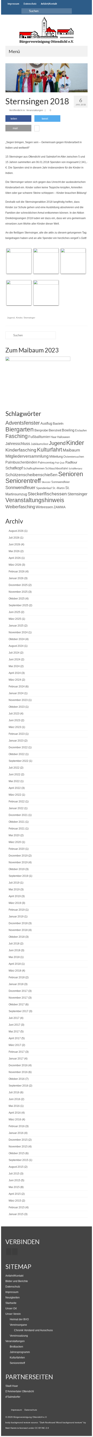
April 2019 (15, 896)
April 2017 (15, 1038)
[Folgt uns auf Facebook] (62, 3)
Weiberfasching (20, 506)
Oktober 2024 (17, 639)
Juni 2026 (14, 544)
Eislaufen (81, 430)
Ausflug (46, 423)
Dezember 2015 (18, 1139)
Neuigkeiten (12, 1297)
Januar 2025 (16, 625)
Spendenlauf (44, 488)
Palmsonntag (46, 462)
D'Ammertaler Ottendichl (19, 1391)
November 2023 (18, 700)
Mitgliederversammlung (27, 456)
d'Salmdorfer (12, 1396)
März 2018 (15, 970)
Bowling (68, 430)
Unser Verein (13, 1313)
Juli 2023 (14, 713)
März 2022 (15, 794)
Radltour (71, 462)
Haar (53, 437)
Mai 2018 (14, 957)
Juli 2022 (14, 767)
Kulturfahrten (17, 1357)
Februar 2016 (17, 1126)
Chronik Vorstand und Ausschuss (33, 1330)
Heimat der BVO (19, 1319)
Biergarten (19, 429)
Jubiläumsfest (39, 444)
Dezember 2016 (18, 1065)
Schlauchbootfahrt (56, 468)
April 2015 (15, 1193)
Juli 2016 (14, 1092)
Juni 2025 (14, 612)
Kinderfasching (20, 449)
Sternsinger (29, 317)
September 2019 (18, 875)
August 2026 (16, 530)
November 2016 (18, 1072)
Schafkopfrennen (34, 468)
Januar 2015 (16, 1214)
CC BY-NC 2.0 (42, 1428)
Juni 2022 (14, 774)
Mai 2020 (14, 835)
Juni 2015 (14, 1180)
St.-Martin (58, 488)
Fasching (16, 436)
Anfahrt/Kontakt (14, 1275)
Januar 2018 (16, 984)
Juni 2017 (14, 1024)
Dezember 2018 (18, 923)
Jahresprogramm (20, 1352)
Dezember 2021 (18, 815)
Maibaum (71, 450)
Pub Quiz (60, 462)
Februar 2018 (17, 977)
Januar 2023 (16, 740)
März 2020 (15, 842)
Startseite (10, 1303)
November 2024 (18, 632)
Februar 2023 (17, 733)
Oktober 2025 (17, 598)
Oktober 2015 (17, 1153)
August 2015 (16, 1166)
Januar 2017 (16, 1058)
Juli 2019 (14, 882)
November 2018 (18, 930)
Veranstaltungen (34, 110)
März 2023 (15, 727)
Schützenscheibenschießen (31, 474)
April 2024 (15, 673)
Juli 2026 (14, 537)
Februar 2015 (17, 1207)
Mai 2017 (14, 1031)
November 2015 (18, 1146)
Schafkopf (14, 468)
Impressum (11, 1292)
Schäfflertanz (75, 468)
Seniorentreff (23, 480)
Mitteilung (56, 456)
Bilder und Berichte (16, 1281)
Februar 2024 (17, 686)
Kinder (19, 317)
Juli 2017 (14, 1018)
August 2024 (16, 645)
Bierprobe (41, 430)
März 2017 (15, 1045)
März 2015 (15, 1200)
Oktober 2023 (17, 706)
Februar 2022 (17, 801)
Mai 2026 (14, 551)
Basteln (58, 423)
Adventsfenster (22, 423)
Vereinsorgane (18, 1324)
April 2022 (15, 788)
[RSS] (15, 1251)
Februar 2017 (17, 1051)
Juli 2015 (14, 1173)
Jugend (11, 317)
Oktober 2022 (17, 754)
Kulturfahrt (49, 449)
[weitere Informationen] (37, 128)
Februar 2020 (17, 848)
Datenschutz (12, 1286)
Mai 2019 (14, 889)
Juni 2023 (14, 720)
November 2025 (18, 591)
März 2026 (15, 564)
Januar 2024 (16, 693)
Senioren (70, 473)
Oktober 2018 (17, 936)
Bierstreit (55, 430)
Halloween (63, 437)
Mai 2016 (14, 1105)
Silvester (46, 482)
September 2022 (18, 760)
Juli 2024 (14, 652)
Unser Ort (11, 1308)
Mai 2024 (14, 666)
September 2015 (18, 1160)
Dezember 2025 (18, 585)
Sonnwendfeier (60, 482)
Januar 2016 (16, 1133)
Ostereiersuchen (73, 456)
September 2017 (18, 1011)
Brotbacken (16, 1346)
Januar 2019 (16, 916)
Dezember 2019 (18, 855)
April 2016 (15, 1112)
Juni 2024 (14, 659)
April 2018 (15, 963)
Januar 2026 (16, 578)
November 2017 (18, 997)
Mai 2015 (14, 1187)
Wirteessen (44, 507)
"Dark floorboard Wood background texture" (61, 1422)
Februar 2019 (17, 909)
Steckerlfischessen (47, 493)
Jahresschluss (17, 443)
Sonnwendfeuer (20, 487)
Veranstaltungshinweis (34, 500)
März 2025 (15, 618)
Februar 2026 (17, 571)
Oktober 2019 (17, 869)
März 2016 (15, 1119)
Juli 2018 (14, 943)
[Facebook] (8, 1251)
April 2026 (15, 558)
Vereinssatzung (19, 1335)
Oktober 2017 (17, 1004)
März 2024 (15, 679)
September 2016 (18, 1085)
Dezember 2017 (18, 990)
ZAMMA (60, 507)
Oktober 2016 (17, 1078)
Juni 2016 (14, 1099)
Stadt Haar (11, 1385)
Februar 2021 (17, 828)
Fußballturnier (39, 437)
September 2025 (18, 605)
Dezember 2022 (18, 747)
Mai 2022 (14, 781)
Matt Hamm (11, 1428)
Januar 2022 (16, 808)
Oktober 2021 (17, 821)
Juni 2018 (14, 950)
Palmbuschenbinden (21, 462)
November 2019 (18, 862)
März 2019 (15, 903)
